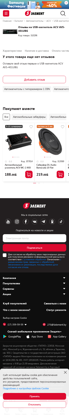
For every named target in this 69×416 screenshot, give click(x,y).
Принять (35, 396)
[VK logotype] (35, 222)
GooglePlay (14, 336)
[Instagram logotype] (17, 222)
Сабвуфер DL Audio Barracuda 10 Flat (46, 166)
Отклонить (34, 404)
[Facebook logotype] (26, 222)
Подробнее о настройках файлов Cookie (26, 388)
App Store (37, 336)
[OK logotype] (52, 222)
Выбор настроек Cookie (15, 317)
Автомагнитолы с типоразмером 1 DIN (27, 89)
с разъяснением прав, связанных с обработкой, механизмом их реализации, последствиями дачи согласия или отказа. (34, 263)
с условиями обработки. (34, 259)
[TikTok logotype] (61, 222)
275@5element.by (56, 324)
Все (6, 116)
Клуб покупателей (15, 303)
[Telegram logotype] (43, 222)
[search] (62, 13)
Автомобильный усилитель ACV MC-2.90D (18, 166)
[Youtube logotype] (8, 222)
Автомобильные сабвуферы (29, 116)
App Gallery (59, 336)
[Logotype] (34, 13)
